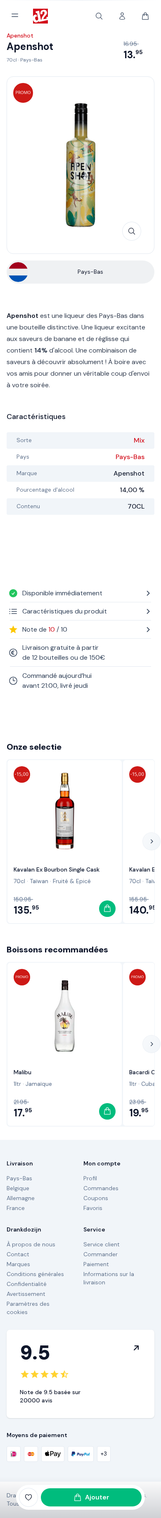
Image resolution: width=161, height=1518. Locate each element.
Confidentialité (27, 1284)
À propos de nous (31, 1244)
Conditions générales (35, 1274)
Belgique (18, 1188)
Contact (18, 1254)
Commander (100, 1254)
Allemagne (21, 1198)
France (16, 1208)
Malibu (22, 1072)
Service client (101, 1244)
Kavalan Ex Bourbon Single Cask (56, 869)
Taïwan (39, 881)
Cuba (148, 1083)
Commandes (100, 1188)
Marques (18, 1264)
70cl (12, 60)
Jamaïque (39, 1083)
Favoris (92, 1208)
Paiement (96, 1264)
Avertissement (26, 1294)
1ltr (17, 1083)
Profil (90, 1178)
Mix (139, 440)
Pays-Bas (31, 60)
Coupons (95, 1198)
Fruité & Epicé (72, 881)
